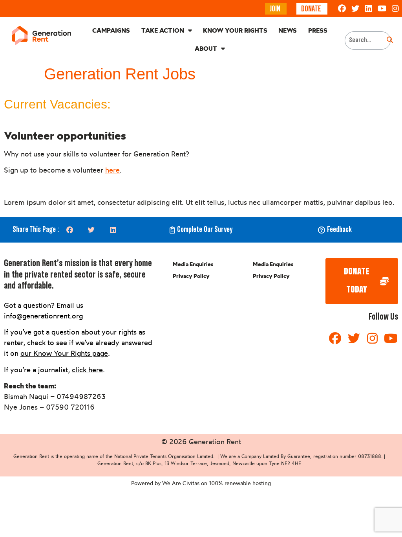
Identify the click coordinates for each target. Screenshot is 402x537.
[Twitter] (355, 8)
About (206, 48)
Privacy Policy (191, 276)
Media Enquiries (193, 264)
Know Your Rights (235, 30)
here (112, 170)
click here (87, 369)
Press (317, 30)
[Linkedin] (368, 8)
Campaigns (111, 30)
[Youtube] (382, 8)
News (287, 30)
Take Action (162, 30)
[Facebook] (342, 8)
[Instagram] (395, 8)
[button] (70, 230)
